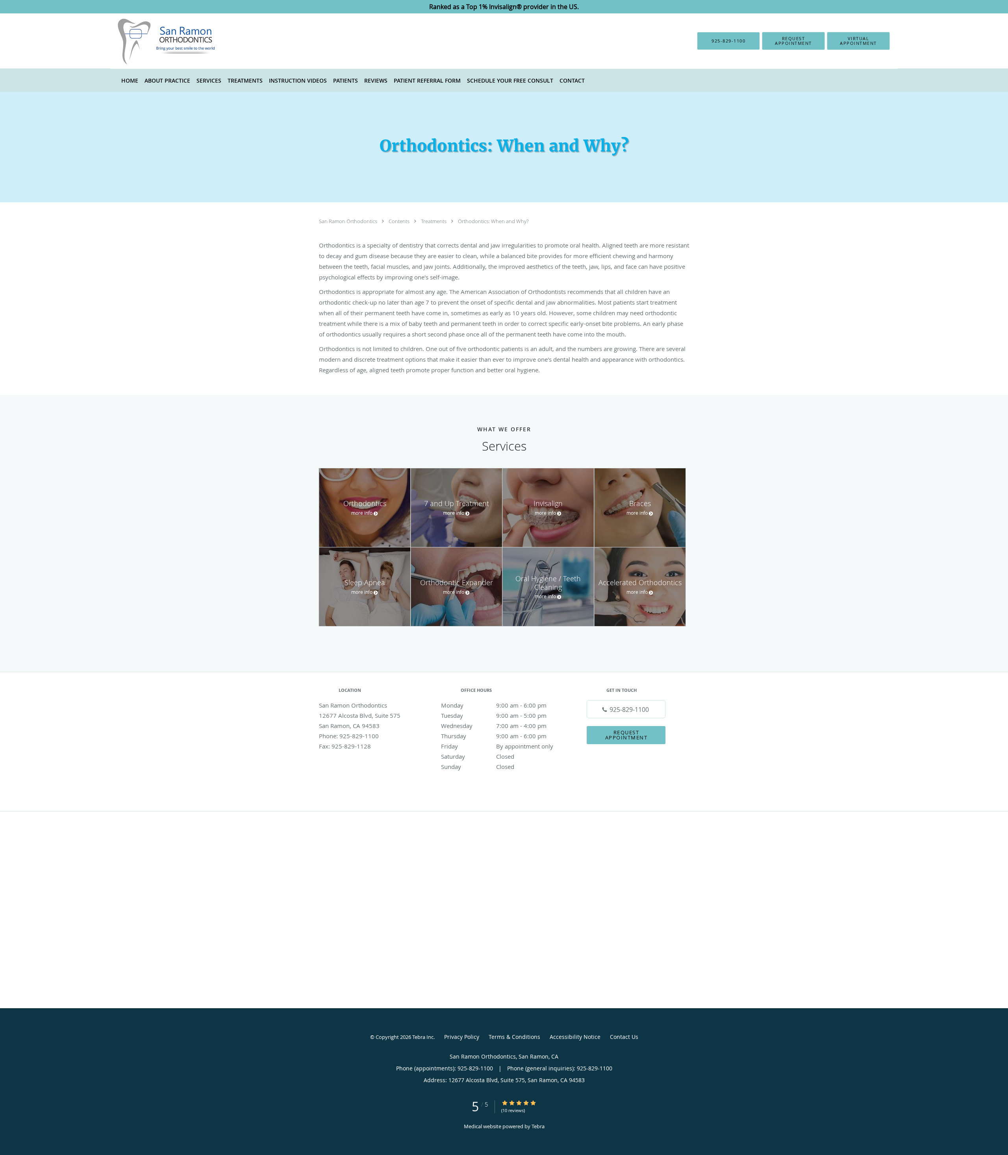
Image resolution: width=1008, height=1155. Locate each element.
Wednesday (494, 726)
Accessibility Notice (575, 1036)
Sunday (477, 767)
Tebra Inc (423, 1036)
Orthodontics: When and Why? (493, 221)
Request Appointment (626, 735)
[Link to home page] (154, 40)
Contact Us (624, 1036)
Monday (494, 705)
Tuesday (494, 715)
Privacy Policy (461, 1036)
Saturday (477, 756)
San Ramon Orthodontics (348, 221)
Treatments (434, 221)
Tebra (538, 1126)
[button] (793, 41)
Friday (497, 746)
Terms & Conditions (514, 1036)
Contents (400, 221)
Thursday (494, 736)
